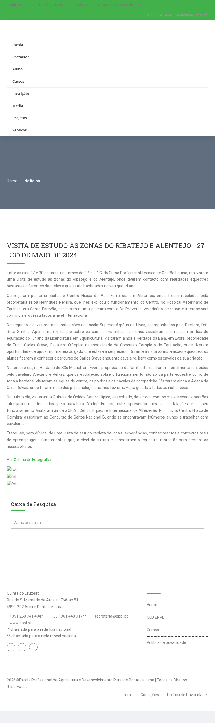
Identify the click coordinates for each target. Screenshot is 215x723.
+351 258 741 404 (25, 616)
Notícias (32, 181)
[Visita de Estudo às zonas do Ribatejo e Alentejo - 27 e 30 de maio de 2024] (39, 467)
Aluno (17, 69)
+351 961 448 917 (67, 616)
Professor (20, 57)
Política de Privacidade (187, 695)
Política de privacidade (166, 642)
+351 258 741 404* (157, 15)
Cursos (18, 81)
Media (17, 105)
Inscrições (20, 93)
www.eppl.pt (20, 623)
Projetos (19, 117)
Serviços (19, 130)
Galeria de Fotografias (33, 459)
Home (12, 181)
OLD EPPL (155, 617)
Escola (17, 44)
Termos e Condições (141, 695)
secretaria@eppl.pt (191, 15)
